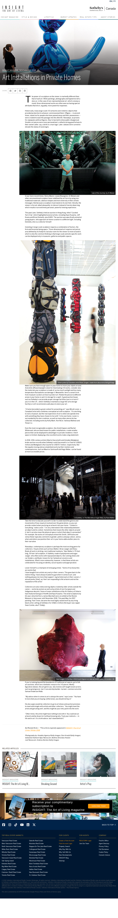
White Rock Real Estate (10, 849)
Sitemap (62, 861)
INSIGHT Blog (64, 858)
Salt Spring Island (8, 861)
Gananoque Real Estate (37, 852)
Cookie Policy (103, 852)
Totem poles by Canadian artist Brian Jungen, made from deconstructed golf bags (86, 382)
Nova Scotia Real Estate (37, 866)
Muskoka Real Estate (36, 843)
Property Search (64, 846)
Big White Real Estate (9, 866)
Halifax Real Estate (35, 869)
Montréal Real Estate (36, 858)
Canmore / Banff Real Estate (11, 872)
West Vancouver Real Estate (11, 843)
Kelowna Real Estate (9, 863)
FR (114, 1)
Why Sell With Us (65, 852)
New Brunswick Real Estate (38, 872)
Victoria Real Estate (8, 855)
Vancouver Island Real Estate (12, 858)
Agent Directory (104, 843)
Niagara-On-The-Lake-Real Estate (40, 846)
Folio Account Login (65, 843)
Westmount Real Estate (37, 861)
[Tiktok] (16, 825)
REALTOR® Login (85, 841)
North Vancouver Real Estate (11, 846)
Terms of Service (52, 892)
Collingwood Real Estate (37, 849)
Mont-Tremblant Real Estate (38, 863)
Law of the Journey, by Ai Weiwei (103, 193)
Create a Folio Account (66, 841)
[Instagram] (10, 825)
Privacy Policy (104, 846)
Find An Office (103, 841)
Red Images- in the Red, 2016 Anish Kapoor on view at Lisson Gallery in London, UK (85, 679)
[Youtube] (22, 825)
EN (111, 1)
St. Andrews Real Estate (37, 875)
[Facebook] (4, 825)
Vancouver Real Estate (9, 841)
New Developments (65, 855)
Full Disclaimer (104, 849)
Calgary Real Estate (8, 869)
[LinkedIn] (28, 825)
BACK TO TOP (108, 825)
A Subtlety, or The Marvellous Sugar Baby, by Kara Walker (94, 518)
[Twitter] (34, 825)
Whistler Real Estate (8, 852)
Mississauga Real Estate (37, 855)
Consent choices (104, 855)
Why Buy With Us (65, 849)
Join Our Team (84, 843)
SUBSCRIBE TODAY (99, 806)
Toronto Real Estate (8, 875)
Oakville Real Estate (36, 841)
